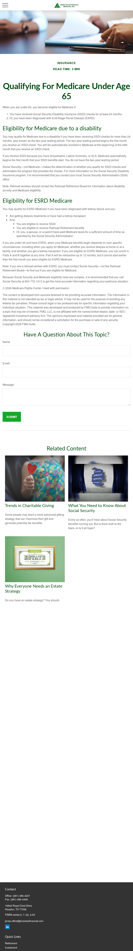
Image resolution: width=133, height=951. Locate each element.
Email (6, 363)
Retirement (11, 943)
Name (6, 342)
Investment (11, 947)
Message (8, 385)
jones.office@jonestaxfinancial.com (24, 921)
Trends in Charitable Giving (29, 506)
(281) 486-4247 (21, 895)
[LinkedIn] (7, 926)
